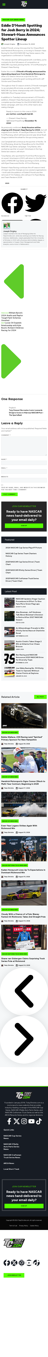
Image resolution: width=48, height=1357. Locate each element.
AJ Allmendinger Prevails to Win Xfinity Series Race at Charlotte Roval (30, 630)
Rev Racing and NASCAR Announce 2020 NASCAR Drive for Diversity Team (30, 657)
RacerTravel (9, 1345)
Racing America (10, 1327)
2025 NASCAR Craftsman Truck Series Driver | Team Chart (22, 579)
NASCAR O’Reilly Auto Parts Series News (11, 1146)
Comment (6, 435)
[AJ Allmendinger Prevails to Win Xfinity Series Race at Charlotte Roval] (9, 632)
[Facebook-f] (9, 1121)
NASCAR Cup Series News (13, 20)
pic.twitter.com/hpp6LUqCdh (19, 114)
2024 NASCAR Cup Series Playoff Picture (24, 548)
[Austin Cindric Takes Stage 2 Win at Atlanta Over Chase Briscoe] (9, 645)
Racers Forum (10, 1350)
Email (4, 468)
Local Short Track (11, 1169)
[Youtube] (31, 1121)
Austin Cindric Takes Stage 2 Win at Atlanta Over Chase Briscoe (29, 644)
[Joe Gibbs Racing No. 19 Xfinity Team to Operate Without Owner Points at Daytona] (9, 672)
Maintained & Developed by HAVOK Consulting (24, 1223)
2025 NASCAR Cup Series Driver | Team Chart (23, 563)
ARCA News (9, 1163)
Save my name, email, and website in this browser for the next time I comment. (23, 489)
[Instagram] (24, 1121)
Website (4, 477)
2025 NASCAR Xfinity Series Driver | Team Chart (24, 571)
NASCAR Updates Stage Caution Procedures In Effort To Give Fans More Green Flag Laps (30, 601)
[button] (3, 4)
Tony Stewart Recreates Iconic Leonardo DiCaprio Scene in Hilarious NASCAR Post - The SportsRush (26, 412)
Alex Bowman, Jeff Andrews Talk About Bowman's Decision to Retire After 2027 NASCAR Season (29, 616)
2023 (7, 183)
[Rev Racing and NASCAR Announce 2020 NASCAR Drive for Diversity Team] (9, 658)
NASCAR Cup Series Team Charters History (21, 554)
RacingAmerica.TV (12, 1333)
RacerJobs (8, 1339)
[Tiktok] (39, 1121)
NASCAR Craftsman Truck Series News (14, 865)
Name (4, 459)
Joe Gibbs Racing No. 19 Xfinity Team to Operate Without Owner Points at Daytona (30, 670)
